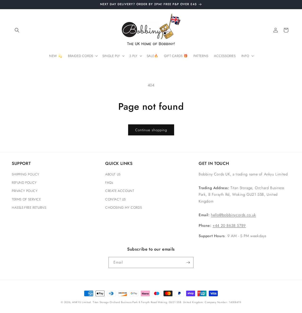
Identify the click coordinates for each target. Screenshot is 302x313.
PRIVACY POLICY (25, 190)
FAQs (109, 182)
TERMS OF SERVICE (26, 199)
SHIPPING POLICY (25, 174)
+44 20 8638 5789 (229, 225)
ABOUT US (113, 174)
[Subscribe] (188, 262)
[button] (17, 30)
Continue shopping (151, 130)
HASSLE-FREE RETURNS (29, 207)
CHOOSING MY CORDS (123, 207)
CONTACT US (115, 199)
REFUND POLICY (24, 182)
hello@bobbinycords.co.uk (233, 215)
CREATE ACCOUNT (119, 190)
